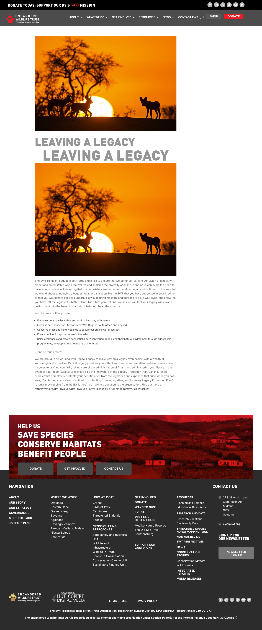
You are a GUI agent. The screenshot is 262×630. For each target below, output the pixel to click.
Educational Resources (191, 507)
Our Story (17, 502)
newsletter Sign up (236, 553)
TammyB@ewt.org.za (136, 388)
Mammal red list (189, 536)
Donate (36, 468)
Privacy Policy (146, 601)
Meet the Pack (20, 518)
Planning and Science (190, 502)
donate (234, 16)
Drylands (57, 502)
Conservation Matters (191, 560)
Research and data (191, 513)
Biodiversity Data (187, 523)
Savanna (56, 515)
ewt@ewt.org (231, 523)
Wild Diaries (185, 565)
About (74, 17)
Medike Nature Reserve (150, 525)
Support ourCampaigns (145, 546)
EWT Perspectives (190, 541)
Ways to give (145, 507)
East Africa (58, 536)
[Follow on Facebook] (209, 4)
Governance (19, 513)
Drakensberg (59, 511)
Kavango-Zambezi (63, 524)
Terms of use (117, 601)
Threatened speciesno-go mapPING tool (192, 530)
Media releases (189, 578)
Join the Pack (20, 523)
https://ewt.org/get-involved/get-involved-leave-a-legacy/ (71, 388)
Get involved (121, 17)
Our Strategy (20, 507)
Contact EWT (188, 17)
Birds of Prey (101, 507)
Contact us (113, 468)
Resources (147, 17)
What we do (95, 17)
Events (140, 512)
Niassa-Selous (60, 532)
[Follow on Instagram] (216, 4)
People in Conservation (108, 556)
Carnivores (100, 511)
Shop (214, 16)
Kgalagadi (57, 519)
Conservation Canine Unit (110, 560)
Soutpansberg (144, 534)
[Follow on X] (222, 4)
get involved (74, 468)
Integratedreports (186, 572)
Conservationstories (188, 553)
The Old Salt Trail (146, 529)
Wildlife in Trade (104, 552)
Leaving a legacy (85, 141)
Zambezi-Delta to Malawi (67, 528)
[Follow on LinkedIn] (242, 4)
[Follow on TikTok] (229, 4)
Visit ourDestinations (145, 518)
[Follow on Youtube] (235, 4)
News (167, 17)
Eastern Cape (60, 507)
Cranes (97, 502)
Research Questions (189, 518)
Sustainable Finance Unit (109, 564)
